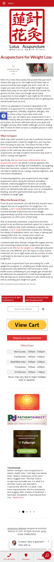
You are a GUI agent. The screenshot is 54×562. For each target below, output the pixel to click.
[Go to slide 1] (19, 512)
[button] (3, 116)
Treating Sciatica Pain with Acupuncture (36, 299)
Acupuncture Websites (16, 528)
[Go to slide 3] (26, 512)
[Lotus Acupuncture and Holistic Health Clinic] (27, 30)
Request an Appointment (27, 337)
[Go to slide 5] (34, 512)
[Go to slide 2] (23, 512)
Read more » (18, 497)
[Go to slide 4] (30, 512)
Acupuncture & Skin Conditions (11, 299)
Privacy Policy (30, 534)
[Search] (43, 309)
